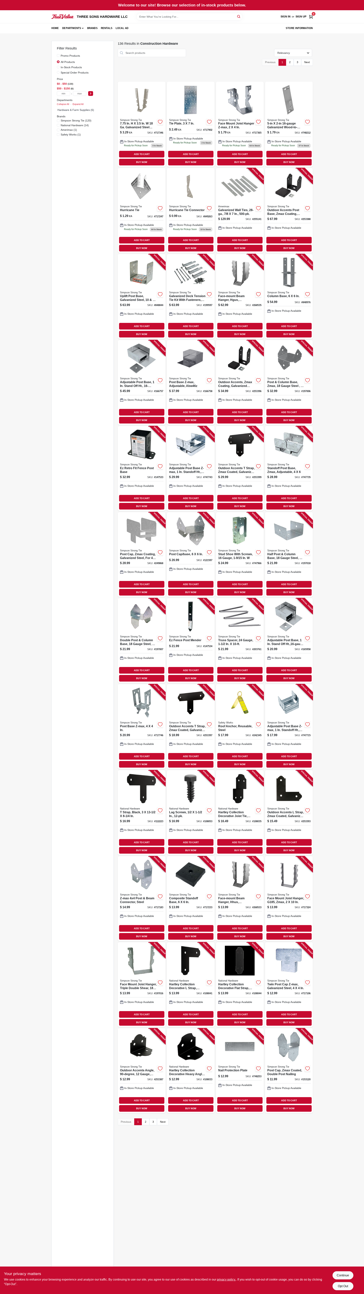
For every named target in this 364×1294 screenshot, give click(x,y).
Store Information (299, 28)
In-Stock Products (71, 67)
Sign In (285, 16)
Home (55, 28)
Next (307, 62)
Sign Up (301, 16)
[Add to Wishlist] (160, 122)
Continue (343, 1275)
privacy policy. (226, 1279)
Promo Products (70, 56)
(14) (75, 125)
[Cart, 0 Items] (311, 17)
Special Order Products (75, 73)
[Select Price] (90, 93)
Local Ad (122, 28)
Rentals (106, 28)
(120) (76, 120)
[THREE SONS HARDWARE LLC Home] (62, 16)
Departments (71, 28)
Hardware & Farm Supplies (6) (75, 109)
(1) (69, 129)
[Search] (239, 16)
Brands (92, 28)
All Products (68, 62)
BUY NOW (141, 162)
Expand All (78, 104)
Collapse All (63, 104)
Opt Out (343, 1286)
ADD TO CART (142, 154)
